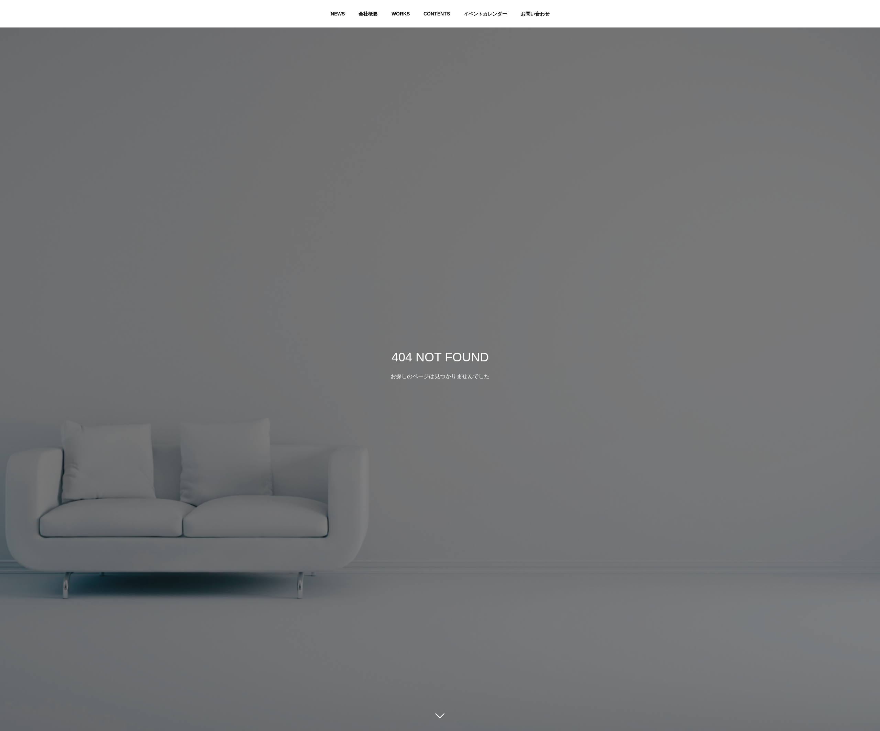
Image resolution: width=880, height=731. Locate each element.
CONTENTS (437, 13)
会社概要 (368, 13)
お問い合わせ (535, 13)
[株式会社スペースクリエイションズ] (20, 13)
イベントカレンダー (485, 13)
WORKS (401, 13)
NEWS (338, 13)
